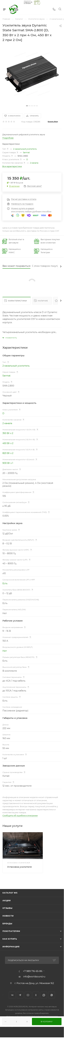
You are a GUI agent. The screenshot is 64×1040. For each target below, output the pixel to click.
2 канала (34, 163)
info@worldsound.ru (34, 976)
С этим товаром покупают (47, 266)
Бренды (7, 923)
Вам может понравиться (16, 266)
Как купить (9, 939)
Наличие (43, 301)
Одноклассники (36, 995)
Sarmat (26, 152)
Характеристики (17, 301)
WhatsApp (51, 995)
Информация (11, 946)
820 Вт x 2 (7, 453)
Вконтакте (12, 995)
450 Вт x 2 (7, 443)
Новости (8, 916)
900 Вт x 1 (7, 463)
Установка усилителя (19, 866)
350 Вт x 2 (7, 433)
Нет (4, 650)
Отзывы (7, 908)
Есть (4, 583)
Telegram (20, 995)
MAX (43, 995)
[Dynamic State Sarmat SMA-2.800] (32, 74)
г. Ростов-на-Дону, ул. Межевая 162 (34, 983)
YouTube (28, 995)
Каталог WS (10, 893)
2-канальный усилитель (25, 149)
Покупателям (11, 931)
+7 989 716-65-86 (32, 971)
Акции (6, 900)
